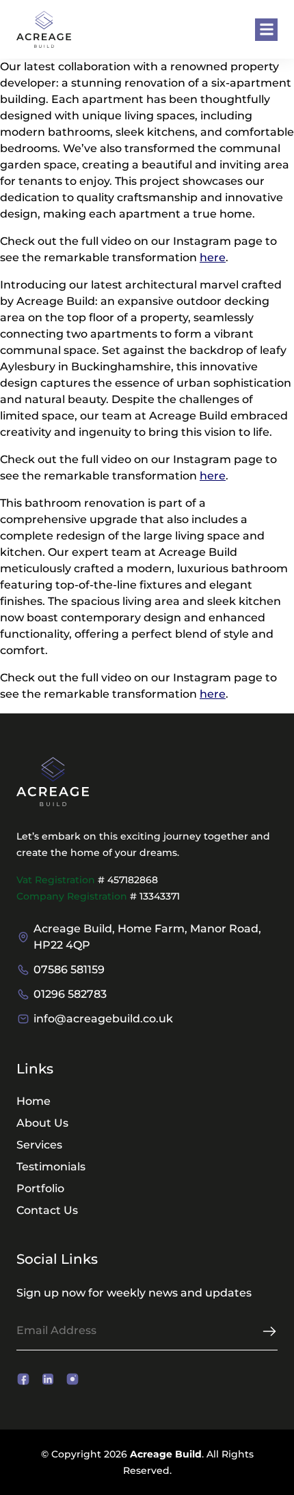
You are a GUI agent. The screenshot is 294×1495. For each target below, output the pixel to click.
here (213, 257)
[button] (266, 29)
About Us (42, 1122)
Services (39, 1144)
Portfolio (40, 1188)
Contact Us (47, 1210)
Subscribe (269, 1331)
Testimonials (50, 1166)
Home (33, 1101)
